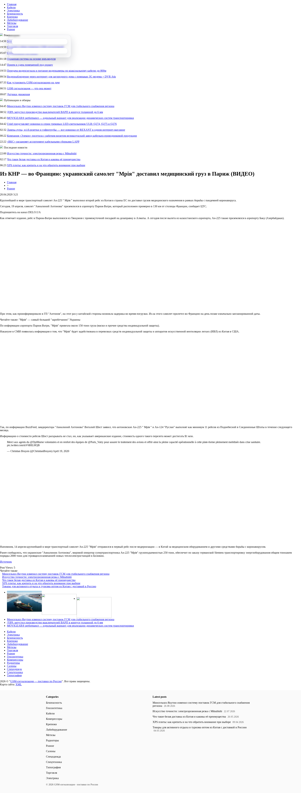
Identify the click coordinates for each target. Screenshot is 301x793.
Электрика (13, 10)
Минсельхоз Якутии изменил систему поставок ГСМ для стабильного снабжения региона (60, 106)
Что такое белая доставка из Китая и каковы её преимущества (43, 159)
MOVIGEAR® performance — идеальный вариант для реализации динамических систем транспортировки (70, 117)
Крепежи (12, 16)
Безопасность (15, 13)
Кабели (11, 7)
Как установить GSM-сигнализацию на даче (33, 82)
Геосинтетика (15, 656)
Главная (11, 4)
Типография (14, 675)
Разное (11, 29)
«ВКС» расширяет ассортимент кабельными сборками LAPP (43, 141)
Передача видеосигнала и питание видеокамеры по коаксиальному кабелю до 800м (56, 70)
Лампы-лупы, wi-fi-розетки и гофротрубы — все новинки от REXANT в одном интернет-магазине (66, 129)
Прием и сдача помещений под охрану (30, 64)
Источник (6, 561)
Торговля (12, 26)
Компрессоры (15, 659)
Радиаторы (13, 662)
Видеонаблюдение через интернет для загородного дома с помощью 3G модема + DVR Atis (61, 76)
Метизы (11, 23)
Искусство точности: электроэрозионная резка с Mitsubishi (41, 153)
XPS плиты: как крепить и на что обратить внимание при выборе (46, 165)
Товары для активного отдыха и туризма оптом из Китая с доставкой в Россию (49, 586)
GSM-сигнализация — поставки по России (36, 681)
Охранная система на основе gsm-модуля (31, 58)
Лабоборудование (17, 19)
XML (19, 684)
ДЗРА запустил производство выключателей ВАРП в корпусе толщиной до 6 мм (55, 112)
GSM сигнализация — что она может (29, 88)
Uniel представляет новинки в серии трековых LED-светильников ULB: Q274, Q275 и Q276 (62, 123)
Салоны (11, 666)
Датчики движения (18, 94)
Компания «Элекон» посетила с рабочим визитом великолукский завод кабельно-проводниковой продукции (72, 135)
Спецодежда (14, 669)
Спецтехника (15, 672)
